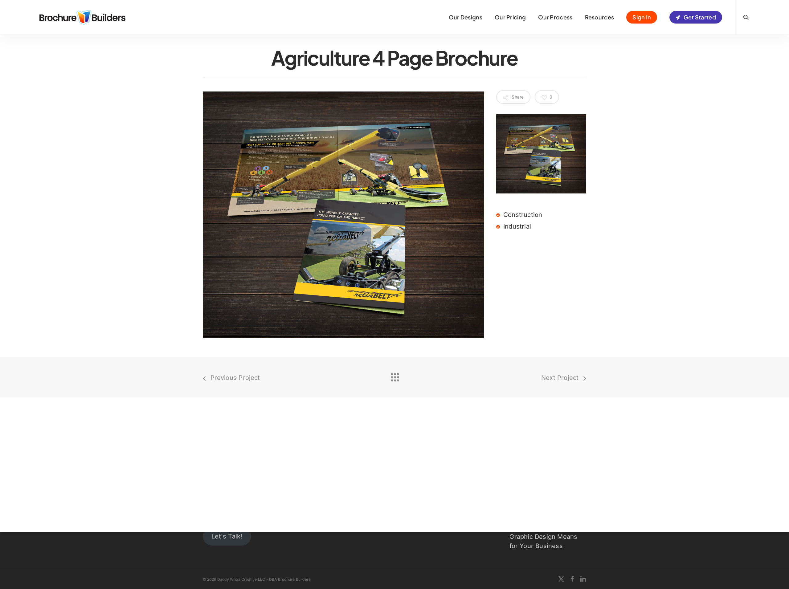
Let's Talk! (226, 536)
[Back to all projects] (394, 376)
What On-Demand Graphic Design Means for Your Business (543, 537)
